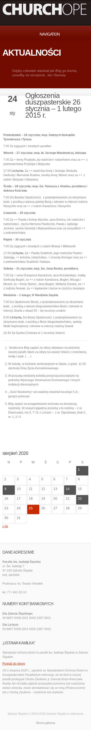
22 (80, 498)
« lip (5, 526)
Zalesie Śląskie (57, 713)
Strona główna (45, 723)
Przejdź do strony (13, 663)
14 (68, 489)
